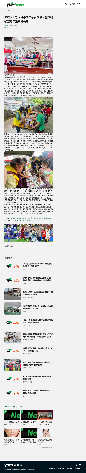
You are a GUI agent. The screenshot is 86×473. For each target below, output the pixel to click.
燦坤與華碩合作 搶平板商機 (28, 423)
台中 (11, 245)
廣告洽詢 (69, 469)
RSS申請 (72, 4)
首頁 (5, 10)
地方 (6, 245)
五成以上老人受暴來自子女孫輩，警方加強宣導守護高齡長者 (31, 218)
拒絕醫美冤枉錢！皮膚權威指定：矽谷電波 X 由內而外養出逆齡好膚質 (44, 441)
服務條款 (52, 469)
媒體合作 (77, 469)
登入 (78, 4)
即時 (9, 10)
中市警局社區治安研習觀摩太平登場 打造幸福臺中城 (45, 423)
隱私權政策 (60, 469)
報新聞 (6, 25)
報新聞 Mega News (23, 221)
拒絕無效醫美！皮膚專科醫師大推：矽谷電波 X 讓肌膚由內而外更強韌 (11, 441)
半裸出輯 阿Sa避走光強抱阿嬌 (11, 423)
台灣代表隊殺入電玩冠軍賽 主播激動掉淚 (28, 441)
